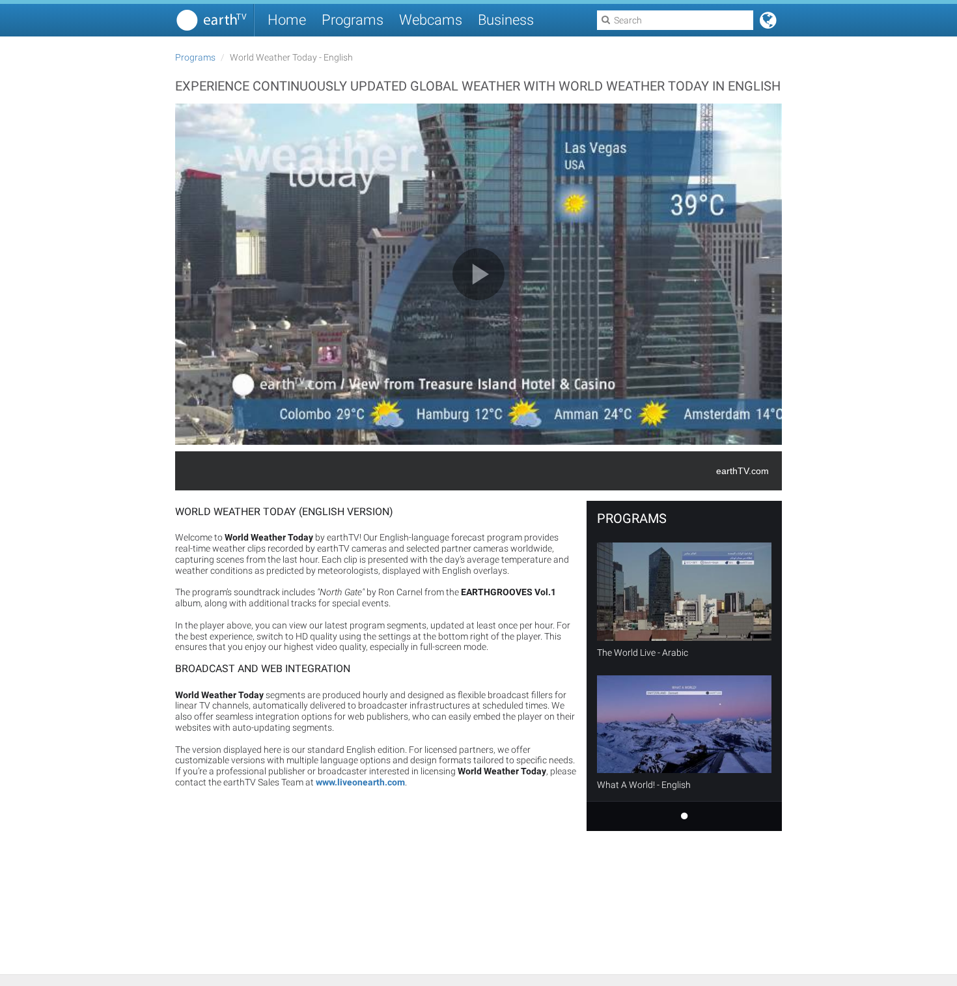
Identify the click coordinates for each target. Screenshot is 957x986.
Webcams (430, 20)
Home (287, 20)
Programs (352, 20)
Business (506, 20)
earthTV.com (742, 471)
